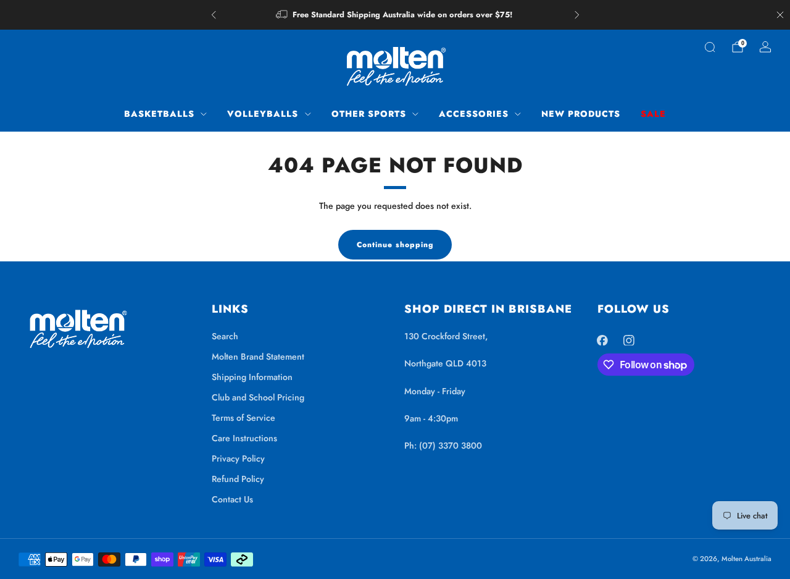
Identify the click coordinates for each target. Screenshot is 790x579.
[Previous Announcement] (214, 15)
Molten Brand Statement (258, 356)
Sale (653, 114)
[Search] (710, 47)
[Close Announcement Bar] (780, 15)
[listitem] (395, 15)
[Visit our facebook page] (602, 340)
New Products (580, 114)
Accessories (474, 114)
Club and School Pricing (258, 397)
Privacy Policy (238, 458)
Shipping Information (252, 377)
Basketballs (159, 114)
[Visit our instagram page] (628, 340)
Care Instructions (244, 438)
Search (225, 336)
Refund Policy (238, 479)
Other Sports (368, 114)
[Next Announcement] (577, 15)
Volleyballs (262, 114)
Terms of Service (243, 418)
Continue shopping (395, 244)
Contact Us (232, 499)
